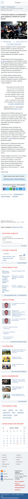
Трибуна (18, 464)
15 (24, 438)
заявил (10, 138)
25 (10, 443)
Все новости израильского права (18, 341)
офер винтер (6, 412)
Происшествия (7, 41)
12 (14, 438)
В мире (18, 459)
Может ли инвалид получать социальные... (10, 327)
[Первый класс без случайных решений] (6, 359)
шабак (15, 415)
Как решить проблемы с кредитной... (9, 332)
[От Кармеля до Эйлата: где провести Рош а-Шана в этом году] (6, 352)
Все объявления (22, 401)
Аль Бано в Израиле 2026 (18, 271)
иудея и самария (7, 415)
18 (10, 440)
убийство (10, 410)
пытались (3, 61)
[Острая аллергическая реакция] (6, 366)
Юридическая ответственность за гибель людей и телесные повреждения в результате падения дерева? (18, 313)
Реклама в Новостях (19, 487)
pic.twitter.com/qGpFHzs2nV (16, 104)
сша (16, 410)
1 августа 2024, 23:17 (21, 41)
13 (17, 438)
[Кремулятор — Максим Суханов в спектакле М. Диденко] (6, 279)
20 (17, 440)
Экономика (4, 459)
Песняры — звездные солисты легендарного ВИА (19, 286)
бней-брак (15, 196)
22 (24, 440)
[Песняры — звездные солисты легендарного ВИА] (6, 289)
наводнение (21, 412)
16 (3, 440)
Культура (4, 466)
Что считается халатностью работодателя (19, 319)
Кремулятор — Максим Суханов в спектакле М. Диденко (18, 277)
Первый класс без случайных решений (17, 358)
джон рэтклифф (7, 417)
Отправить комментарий (15, 44)
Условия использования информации (9, 497)
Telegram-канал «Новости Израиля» (14, 179)
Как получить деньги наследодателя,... (8, 337)
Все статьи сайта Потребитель (19, 371)
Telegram (5, 473)
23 (3, 443)
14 (20, 438)
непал (13, 412)
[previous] (3, 428)
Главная (4, 455)
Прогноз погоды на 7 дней (9, 256)
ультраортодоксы (18, 194)
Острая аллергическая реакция (17, 365)
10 (7, 438)
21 (20, 440)
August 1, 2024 (17, 108)
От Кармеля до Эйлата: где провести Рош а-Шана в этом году (19, 351)
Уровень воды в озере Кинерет (8, 259)
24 (7, 443)
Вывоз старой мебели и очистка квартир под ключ (18, 395)
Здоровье (18, 455)
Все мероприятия (22, 295)
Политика (4, 457)
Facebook (5, 476)
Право (3, 461)
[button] (2, 2)
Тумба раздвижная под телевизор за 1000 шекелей (18, 388)
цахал (4, 410)
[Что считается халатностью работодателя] (6, 321)
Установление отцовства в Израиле (18, 304)
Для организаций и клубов (10, 295)
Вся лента (23, 245)
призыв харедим (5, 196)
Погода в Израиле (22, 262)
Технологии (19, 457)
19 (14, 440)
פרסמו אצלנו (17, 489)
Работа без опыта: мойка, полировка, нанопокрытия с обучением (18, 381)
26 (14, 443)
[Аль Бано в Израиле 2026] (6, 272)
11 (10, 438)
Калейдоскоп (19, 461)
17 (7, 440)
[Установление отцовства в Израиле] (6, 305)
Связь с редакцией (19, 481)
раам (21, 410)
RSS (4, 471)
